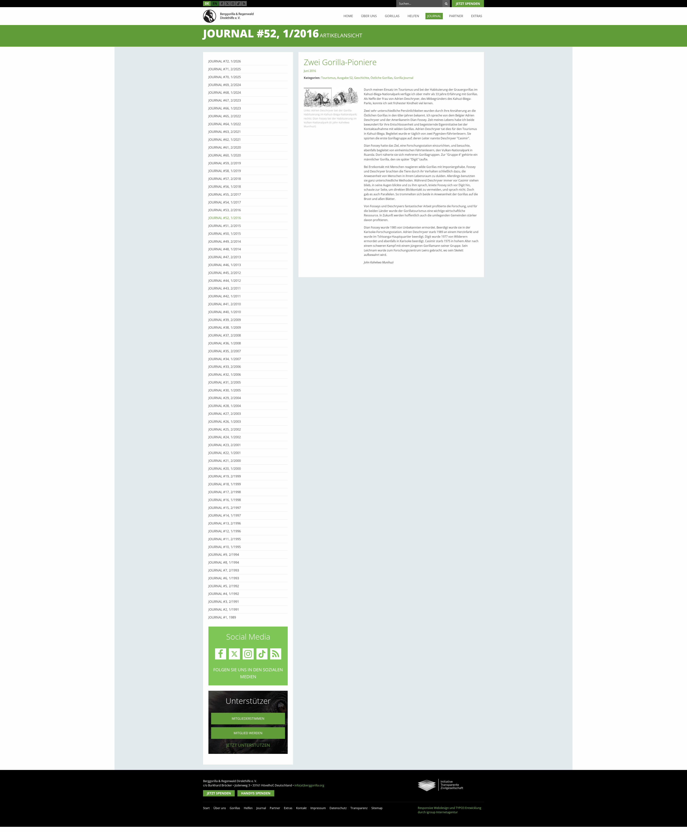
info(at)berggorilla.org (309, 785)
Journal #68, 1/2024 (224, 92)
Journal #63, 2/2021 (224, 131)
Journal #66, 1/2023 (224, 108)
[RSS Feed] (244, 3)
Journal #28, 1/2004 (224, 406)
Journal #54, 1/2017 (224, 202)
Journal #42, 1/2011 (224, 296)
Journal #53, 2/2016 (224, 210)
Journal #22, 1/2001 (224, 453)
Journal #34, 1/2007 (224, 359)
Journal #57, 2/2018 (224, 178)
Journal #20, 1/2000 (224, 468)
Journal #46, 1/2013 (224, 265)
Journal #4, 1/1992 (223, 594)
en (215, 3)
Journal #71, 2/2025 (224, 69)
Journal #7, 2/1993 (223, 570)
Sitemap (377, 808)
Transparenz (359, 808)
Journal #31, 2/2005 (224, 382)
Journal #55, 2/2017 (224, 194)
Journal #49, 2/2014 (224, 241)
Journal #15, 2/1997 (224, 507)
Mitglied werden (248, 733)
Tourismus (328, 78)
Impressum (318, 808)
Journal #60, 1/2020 (224, 155)
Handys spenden (256, 793)
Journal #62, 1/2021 (224, 139)
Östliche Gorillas (382, 78)
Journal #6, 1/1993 (223, 578)
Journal (434, 16)
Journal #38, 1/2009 (224, 327)
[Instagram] (233, 3)
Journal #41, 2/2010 (224, 304)
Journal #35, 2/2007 (224, 351)
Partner (456, 16)
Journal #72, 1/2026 (224, 61)
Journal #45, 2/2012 (224, 273)
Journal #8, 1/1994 (223, 562)
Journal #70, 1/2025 (224, 77)
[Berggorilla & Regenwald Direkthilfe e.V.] (228, 16)
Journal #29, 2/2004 (224, 398)
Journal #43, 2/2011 (224, 288)
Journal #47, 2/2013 (224, 257)
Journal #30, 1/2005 (224, 390)
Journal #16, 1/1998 (224, 500)
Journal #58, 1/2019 (224, 171)
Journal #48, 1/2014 (224, 249)
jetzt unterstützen (248, 745)
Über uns (369, 16)
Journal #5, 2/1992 (223, 586)
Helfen (413, 16)
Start (206, 808)
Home (348, 16)
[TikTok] (238, 3)
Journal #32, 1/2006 (224, 374)
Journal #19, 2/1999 (224, 476)
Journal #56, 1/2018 (224, 186)
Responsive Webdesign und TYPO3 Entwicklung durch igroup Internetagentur (449, 810)
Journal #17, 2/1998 (224, 492)
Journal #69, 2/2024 (224, 85)
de (207, 3)
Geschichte (361, 78)
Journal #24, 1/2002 (224, 437)
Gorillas (392, 16)
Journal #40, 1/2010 (224, 312)
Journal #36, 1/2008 (224, 343)
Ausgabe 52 (345, 78)
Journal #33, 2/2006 (224, 366)
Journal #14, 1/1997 (224, 515)
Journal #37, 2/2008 (224, 335)
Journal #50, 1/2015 (224, 233)
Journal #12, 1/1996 (224, 531)
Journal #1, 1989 (222, 617)
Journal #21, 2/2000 (224, 460)
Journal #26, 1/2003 (224, 421)
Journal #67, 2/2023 (224, 100)
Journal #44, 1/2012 (224, 280)
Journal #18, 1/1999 (224, 484)
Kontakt (301, 808)
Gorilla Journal (403, 78)
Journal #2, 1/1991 (223, 609)
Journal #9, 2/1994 (223, 554)
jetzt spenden (468, 3)
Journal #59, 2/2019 (224, 163)
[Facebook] (222, 3)
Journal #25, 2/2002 (224, 429)
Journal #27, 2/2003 (224, 413)
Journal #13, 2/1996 (224, 523)
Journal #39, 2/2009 (224, 320)
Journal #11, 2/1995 (224, 539)
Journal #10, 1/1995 (224, 547)
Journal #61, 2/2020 (224, 147)
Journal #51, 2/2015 (224, 226)
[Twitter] (227, 3)
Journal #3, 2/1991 (223, 601)
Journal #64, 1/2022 (224, 124)
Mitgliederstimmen (248, 718)
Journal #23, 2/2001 (224, 445)
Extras (476, 16)
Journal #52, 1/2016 (224, 218)
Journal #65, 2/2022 (224, 116)
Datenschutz (338, 808)
